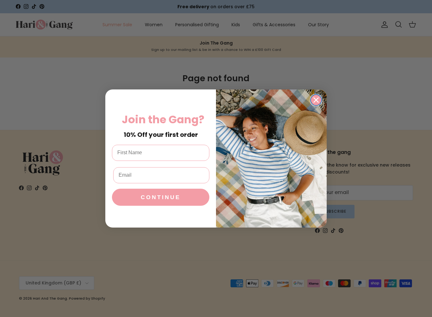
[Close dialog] (316, 100)
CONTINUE (161, 197)
